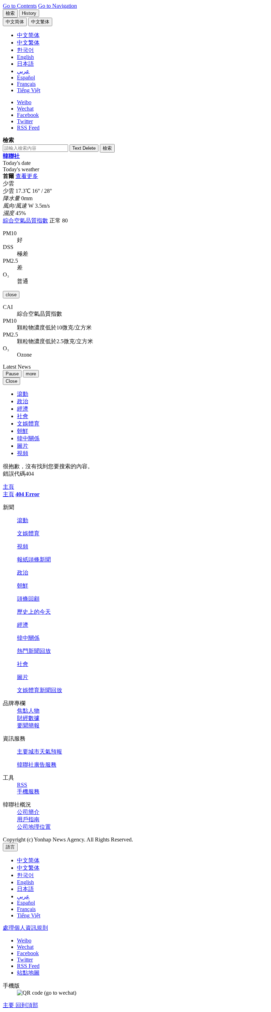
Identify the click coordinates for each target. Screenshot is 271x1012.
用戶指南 (28, 819)
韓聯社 (11, 156)
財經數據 (28, 718)
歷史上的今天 (34, 612)
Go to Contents (20, 6)
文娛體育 (28, 424)
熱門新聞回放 (34, 651)
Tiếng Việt (28, 915)
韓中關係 (28, 438)
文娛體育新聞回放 (39, 690)
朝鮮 (22, 431)
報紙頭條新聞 (34, 559)
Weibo (24, 102)
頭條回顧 (28, 599)
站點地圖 (28, 973)
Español (26, 903)
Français (26, 909)
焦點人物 (28, 711)
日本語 (25, 889)
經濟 (22, 409)
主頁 (8, 494)
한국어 (25, 875)
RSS (22, 785)
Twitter (25, 121)
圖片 (22, 446)
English (25, 882)
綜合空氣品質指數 (25, 221)
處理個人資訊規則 (25, 928)
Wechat (25, 109)
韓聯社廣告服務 (36, 765)
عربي (23, 896)
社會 (22, 416)
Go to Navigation (57, 6)
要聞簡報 (28, 725)
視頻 (22, 453)
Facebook (28, 115)
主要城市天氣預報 (39, 752)
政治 (22, 401)
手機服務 (28, 791)
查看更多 (27, 176)
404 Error (28, 494)
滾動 (22, 394)
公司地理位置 (34, 827)
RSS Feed (28, 128)
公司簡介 (28, 812)
